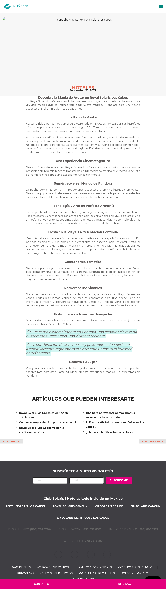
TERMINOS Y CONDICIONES (93, 567)
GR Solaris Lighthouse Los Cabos (83, 517)
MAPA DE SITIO (21, 567)
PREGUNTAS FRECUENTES (97, 573)
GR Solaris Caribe (109, 506)
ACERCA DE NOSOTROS (53, 567)
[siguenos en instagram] (91, 554)
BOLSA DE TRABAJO (134, 573)
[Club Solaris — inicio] (16, 6)
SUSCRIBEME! (119, 480)
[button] (161, 6)
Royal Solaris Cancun (70, 506)
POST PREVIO (11, 441)
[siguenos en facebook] (75, 554)
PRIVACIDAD (25, 573)
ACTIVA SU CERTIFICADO (56, 573)
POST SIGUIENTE (152, 441)
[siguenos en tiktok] (58, 554)
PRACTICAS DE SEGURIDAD (136, 567)
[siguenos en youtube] (107, 554)
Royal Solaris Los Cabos (25, 506)
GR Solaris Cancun (145, 506)
